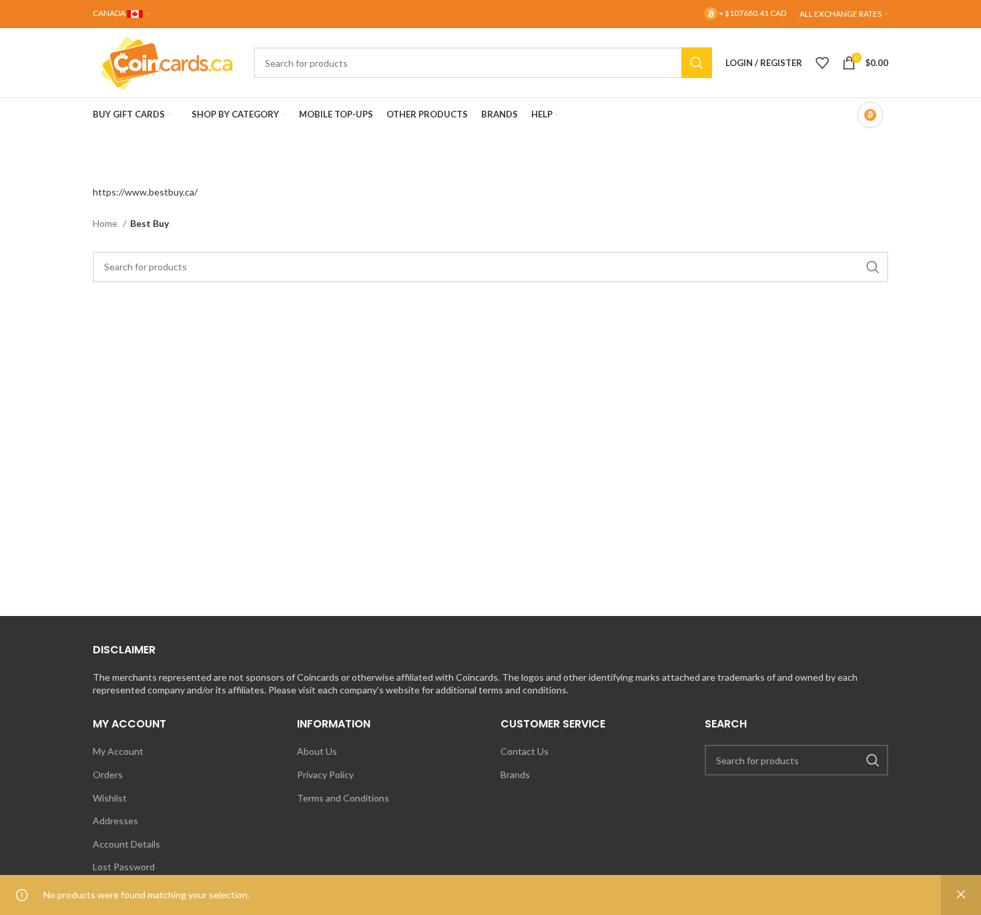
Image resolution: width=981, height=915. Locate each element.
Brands (515, 774)
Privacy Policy (325, 774)
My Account (118, 751)
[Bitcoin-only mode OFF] (870, 114)
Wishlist (110, 798)
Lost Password (124, 866)
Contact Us (525, 751)
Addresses (115, 820)
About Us (317, 751)
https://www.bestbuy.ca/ (145, 192)
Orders (108, 774)
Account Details (126, 844)
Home (106, 223)
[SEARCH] (696, 62)
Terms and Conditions (343, 798)
